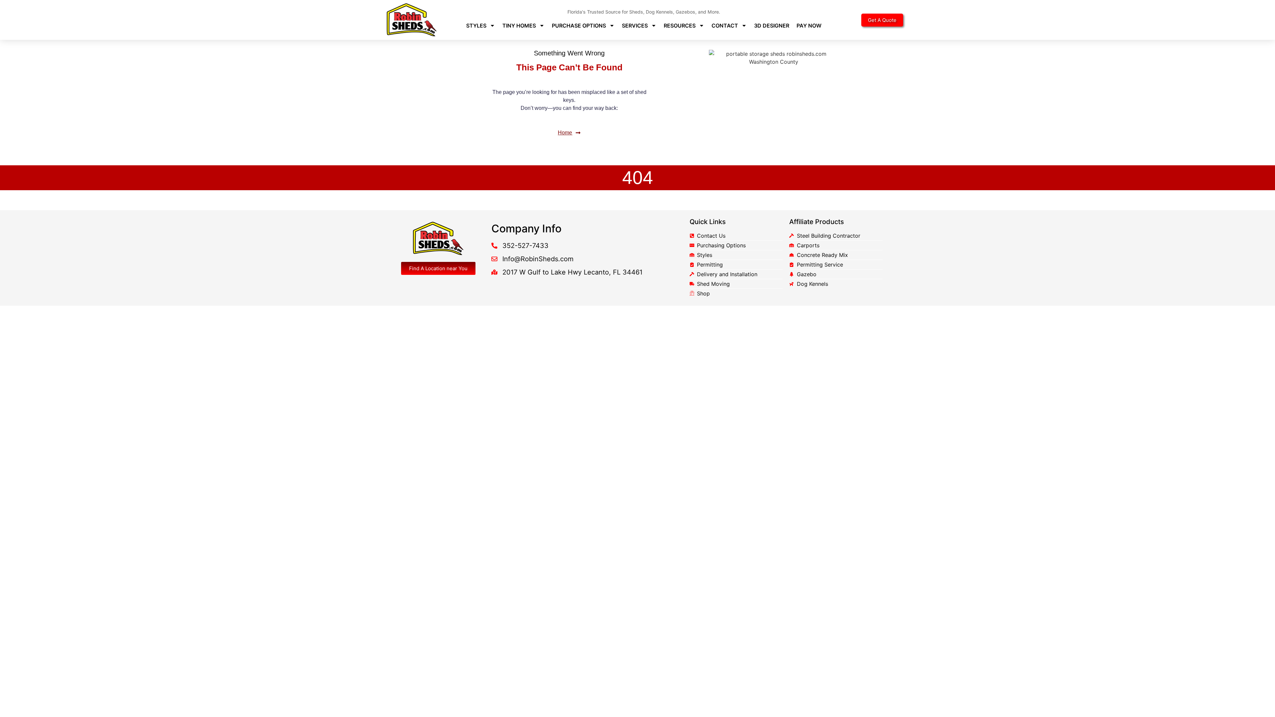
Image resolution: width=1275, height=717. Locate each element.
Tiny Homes (519, 25)
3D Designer (771, 25)
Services (635, 25)
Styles (476, 25)
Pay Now (809, 25)
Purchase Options (579, 25)
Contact (725, 25)
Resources (680, 25)
